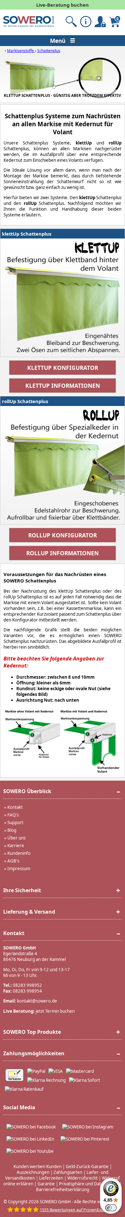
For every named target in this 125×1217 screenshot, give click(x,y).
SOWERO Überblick (27, 791)
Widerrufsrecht (82, 1178)
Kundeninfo (18, 853)
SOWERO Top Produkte (32, 1031)
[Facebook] (31, 1127)
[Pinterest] (85, 1139)
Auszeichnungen (33, 1172)
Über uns (16, 838)
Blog (11, 830)
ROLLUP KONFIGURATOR (62, 535)
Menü (58, 40)
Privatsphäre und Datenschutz (89, 1184)
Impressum (18, 868)
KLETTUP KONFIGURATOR (62, 367)
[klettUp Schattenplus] (62, 79)
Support (15, 822)
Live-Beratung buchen (62, 5)
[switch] (111, 1207)
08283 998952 (27, 985)
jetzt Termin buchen (55, 1011)
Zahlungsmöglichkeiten (33, 1053)
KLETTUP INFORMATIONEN (62, 385)
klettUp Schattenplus (26, 233)
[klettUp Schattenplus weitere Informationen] (62, 297)
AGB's (13, 861)
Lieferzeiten (51, 1178)
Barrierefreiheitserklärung (62, 1189)
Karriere (15, 845)
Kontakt (15, 807)
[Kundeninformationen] (86, 21)
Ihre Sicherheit (22, 890)
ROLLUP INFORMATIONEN (62, 553)
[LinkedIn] (30, 1139)
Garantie (46, 1184)
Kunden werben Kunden (37, 1166)
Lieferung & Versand (29, 911)
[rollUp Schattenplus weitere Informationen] (62, 465)
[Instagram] (87, 1127)
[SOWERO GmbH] (28, 25)
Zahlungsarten (68, 1172)
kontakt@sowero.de (37, 1001)
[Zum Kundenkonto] (71, 21)
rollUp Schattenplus (25, 401)
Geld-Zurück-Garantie (87, 1166)
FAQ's (13, 815)
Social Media (19, 1107)
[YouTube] (30, 1151)
